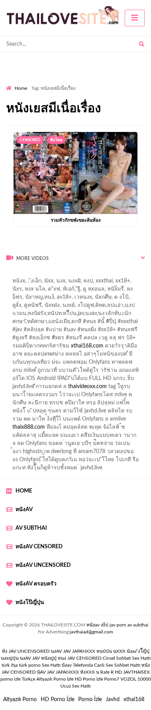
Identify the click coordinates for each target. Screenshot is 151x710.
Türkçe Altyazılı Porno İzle (48, 679)
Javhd (113, 699)
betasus (94, 429)
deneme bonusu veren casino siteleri (103, 380)
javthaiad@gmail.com (91, 632)
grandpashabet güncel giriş (37, 307)
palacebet (17, 331)
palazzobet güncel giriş (65, 291)
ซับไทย (56, 140)
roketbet (43, 445)
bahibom (117, 315)
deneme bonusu (121, 396)
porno (13, 274)
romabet (16, 445)
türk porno (30, 665)
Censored (30, 140)
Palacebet (59, 315)
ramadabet (105, 372)
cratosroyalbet (58, 437)
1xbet (37, 429)
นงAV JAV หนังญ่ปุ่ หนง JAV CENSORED (60, 658)
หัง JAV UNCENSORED (26, 651)
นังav (67, 665)
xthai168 (134, 699)
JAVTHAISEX (136, 672)
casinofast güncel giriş (32, 283)
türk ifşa (10, 665)
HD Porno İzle (57, 699)
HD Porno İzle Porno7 (97, 679)
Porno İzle (90, 699)
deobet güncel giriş (115, 331)
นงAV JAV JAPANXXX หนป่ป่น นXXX (88, 651)
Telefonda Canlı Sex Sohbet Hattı (106, 665)
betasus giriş (64, 429)
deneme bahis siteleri (35, 388)
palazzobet (23, 348)
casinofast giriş (129, 437)
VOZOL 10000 (135, 679)
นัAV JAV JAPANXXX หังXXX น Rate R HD (79, 672)
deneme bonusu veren (68, 348)
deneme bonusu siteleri (103, 413)
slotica (127, 356)
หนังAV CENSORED (39, 546)
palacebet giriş (72, 339)
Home (21, 88)
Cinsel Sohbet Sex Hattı (127, 658)
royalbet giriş (111, 339)
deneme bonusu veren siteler (61, 396)
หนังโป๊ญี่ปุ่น (29, 602)
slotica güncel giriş (86, 283)
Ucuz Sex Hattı (75, 686)
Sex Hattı (51, 665)
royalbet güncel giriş (102, 274)
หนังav (24, 509)
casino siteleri (82, 388)
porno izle (33, 274)
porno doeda (62, 274)
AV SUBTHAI (31, 528)
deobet (140, 339)
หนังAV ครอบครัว (36, 584)
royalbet (111, 348)
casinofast (89, 315)
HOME (23, 491)
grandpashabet (96, 299)
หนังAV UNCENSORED (43, 565)
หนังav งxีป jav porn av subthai (117, 625)
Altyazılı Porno (20, 699)
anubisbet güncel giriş (47, 299)
